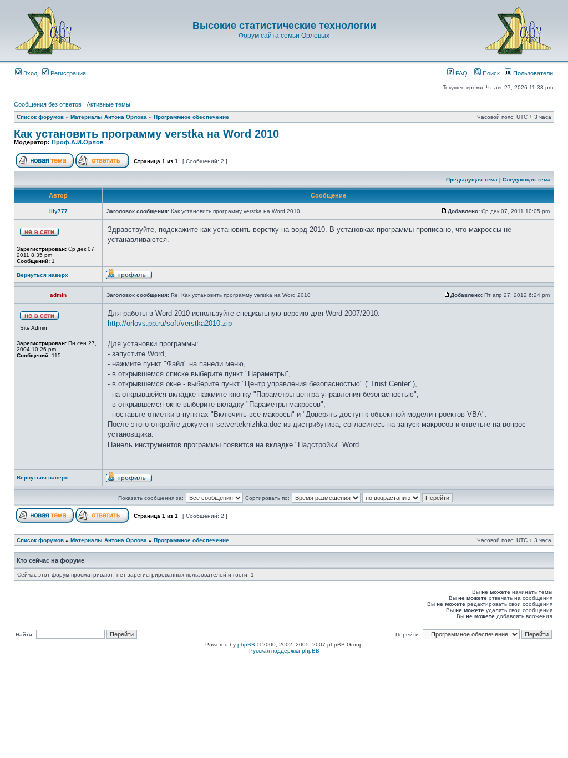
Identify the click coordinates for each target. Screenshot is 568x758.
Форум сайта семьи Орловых (284, 35)
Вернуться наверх (42, 275)
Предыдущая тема (472, 179)
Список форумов (40, 117)
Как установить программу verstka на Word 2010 (146, 134)
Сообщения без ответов (48, 104)
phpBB (246, 644)
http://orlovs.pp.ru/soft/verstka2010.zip (170, 323)
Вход (29, 73)
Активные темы (108, 104)
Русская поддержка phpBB (284, 651)
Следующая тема (527, 179)
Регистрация (67, 73)
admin (58, 295)
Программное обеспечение (191, 117)
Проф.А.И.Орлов (78, 142)
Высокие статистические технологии (284, 25)
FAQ (461, 73)
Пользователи (532, 73)
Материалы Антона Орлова (108, 117)
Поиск (490, 73)
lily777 (58, 211)
